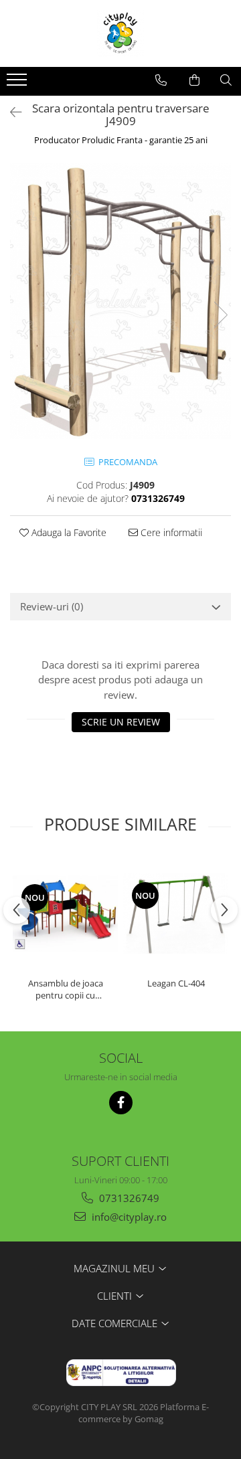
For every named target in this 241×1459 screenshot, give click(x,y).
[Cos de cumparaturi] (194, 80)
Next (220, 315)
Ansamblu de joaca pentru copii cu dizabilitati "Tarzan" (65, 989)
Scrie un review (121, 721)
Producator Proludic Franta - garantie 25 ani (121, 140)
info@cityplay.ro (128, 1216)
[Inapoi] (10, 112)
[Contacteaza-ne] (161, 80)
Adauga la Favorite (67, 532)
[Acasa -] (120, 33)
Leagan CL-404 (176, 983)
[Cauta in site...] (226, 80)
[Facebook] (121, 1102)
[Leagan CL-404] (175, 913)
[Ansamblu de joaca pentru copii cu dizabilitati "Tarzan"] (65, 913)
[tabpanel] (120, 301)
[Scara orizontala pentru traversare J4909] (120, 301)
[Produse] (18, 84)
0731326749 (127, 1198)
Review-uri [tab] (51, 606)
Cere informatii (170, 532)
